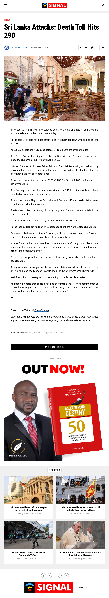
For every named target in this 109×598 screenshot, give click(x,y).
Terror (60, 333)
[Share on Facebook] (80, 47)
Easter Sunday (40, 333)
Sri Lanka (52, 333)
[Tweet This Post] (86, 47)
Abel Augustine (22, 514)
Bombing (29, 333)
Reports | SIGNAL (21, 48)
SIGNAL (74, 514)
